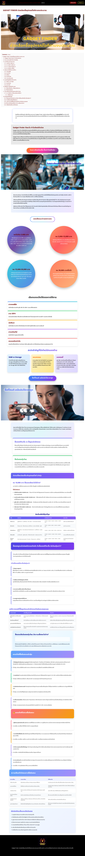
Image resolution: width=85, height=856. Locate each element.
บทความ (43, 2)
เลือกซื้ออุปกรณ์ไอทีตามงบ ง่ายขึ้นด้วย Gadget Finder (30, 2)
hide (9, 54)
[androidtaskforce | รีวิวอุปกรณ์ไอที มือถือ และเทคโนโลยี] (9, 3)
